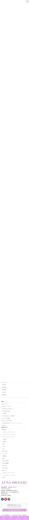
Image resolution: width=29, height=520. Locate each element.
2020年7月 (4, 389)
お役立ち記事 (4, 451)
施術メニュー (4, 470)
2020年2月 (4, 394)
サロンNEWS (4, 465)
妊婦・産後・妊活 (6, 411)
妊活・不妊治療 (6, 460)
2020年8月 (4, 387)
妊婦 (3, 444)
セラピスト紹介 (5, 468)
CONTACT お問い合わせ (7, 420)
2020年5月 (4, 392)
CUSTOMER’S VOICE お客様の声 (8, 415)
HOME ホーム (5, 403)
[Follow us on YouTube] (5, 499)
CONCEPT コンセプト (6, 406)
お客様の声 (4, 429)
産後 (3, 448)
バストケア (5, 453)
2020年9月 (4, 384)
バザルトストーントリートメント (9, 434)
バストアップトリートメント (8, 436)
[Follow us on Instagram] (8, 499)
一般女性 (4, 413)
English (3, 425)
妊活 (3, 446)
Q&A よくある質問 (6, 418)
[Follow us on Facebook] (2, 499)
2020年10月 (4, 382)
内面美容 (4, 456)
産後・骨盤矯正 (6, 463)
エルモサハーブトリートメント (8, 432)
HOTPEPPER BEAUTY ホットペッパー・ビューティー (12, 423)
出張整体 (4, 441)
